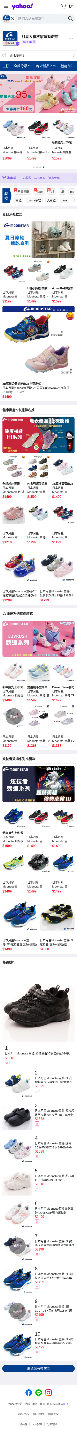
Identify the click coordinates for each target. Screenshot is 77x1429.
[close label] (13, 18)
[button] (5, 6)
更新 (66, 1403)
